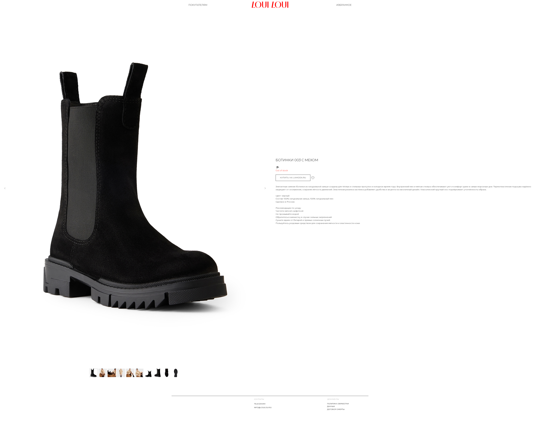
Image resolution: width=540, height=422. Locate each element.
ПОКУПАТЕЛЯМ (197, 5)
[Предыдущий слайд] (5, 188)
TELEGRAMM (259, 404)
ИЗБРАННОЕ (344, 5)
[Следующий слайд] (265, 188)
